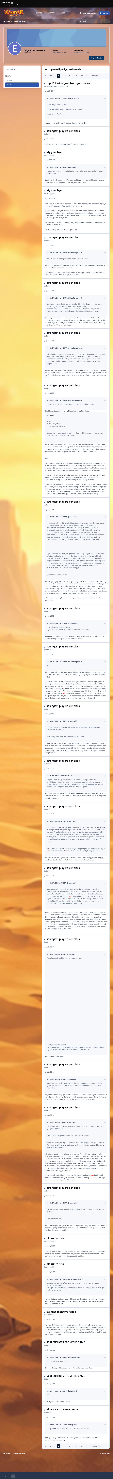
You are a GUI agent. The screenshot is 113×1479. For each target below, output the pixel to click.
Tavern (48, 134)
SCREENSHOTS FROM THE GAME (66, 1342)
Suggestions (50, 1315)
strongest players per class (63, 131)
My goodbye (54, 152)
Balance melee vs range (61, 1311)
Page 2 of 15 (95, 76)
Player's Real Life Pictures (62, 1409)
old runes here (55, 1238)
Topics (9, 80)
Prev (50, 76)
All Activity (11, 69)
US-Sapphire (50, 155)
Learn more (4, 4)
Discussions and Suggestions (57, 86)
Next (81, 76)
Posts (9, 84)
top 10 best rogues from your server (69, 83)
